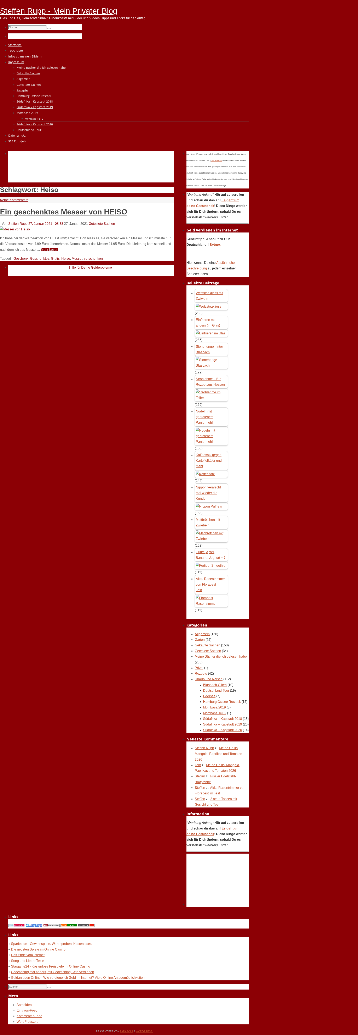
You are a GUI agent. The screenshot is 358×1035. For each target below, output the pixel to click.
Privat (199, 668)
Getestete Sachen (102, 223)
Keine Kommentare (14, 200)
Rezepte (201, 673)
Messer (77, 258)
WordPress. (144, 1031)
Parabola (126, 1031)
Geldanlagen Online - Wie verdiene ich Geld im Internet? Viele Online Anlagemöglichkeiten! (78, 977)
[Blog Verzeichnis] (68, 925)
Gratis (55, 258)
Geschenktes (39, 258)
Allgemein (202, 634)
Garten (200, 639)
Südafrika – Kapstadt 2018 (222, 719)
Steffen (200, 776)
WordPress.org (28, 1021)
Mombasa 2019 (214, 707)
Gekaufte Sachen (207, 645)
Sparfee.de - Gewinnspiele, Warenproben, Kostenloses (51, 944)
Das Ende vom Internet (28, 955)
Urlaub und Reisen (209, 679)
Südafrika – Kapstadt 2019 (222, 724)
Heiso (65, 258)
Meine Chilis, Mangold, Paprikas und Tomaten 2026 (218, 753)
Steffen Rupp (18, 223)
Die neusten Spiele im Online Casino (38, 949)
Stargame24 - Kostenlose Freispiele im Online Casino (50, 966)
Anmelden (24, 1005)
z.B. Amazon (216, 160)
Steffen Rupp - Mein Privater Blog (58, 11)
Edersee (209, 696)
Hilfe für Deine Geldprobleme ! (91, 267)
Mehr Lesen (49, 249)
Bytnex (215, 244)
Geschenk (20, 258)
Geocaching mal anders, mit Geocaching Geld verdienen (52, 972)
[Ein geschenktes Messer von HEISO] (15, 229)
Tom (198, 765)
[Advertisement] (83, 171)
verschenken (93, 258)
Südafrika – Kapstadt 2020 (222, 730)
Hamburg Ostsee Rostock (222, 701)
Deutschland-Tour (216, 690)
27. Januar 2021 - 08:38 (45, 223)
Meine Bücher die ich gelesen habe (221, 656)
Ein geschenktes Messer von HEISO (63, 212)
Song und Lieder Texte (27, 961)
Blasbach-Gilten (215, 685)
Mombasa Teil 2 (214, 713)
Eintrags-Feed (27, 1010)
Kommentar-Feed (29, 1016)
